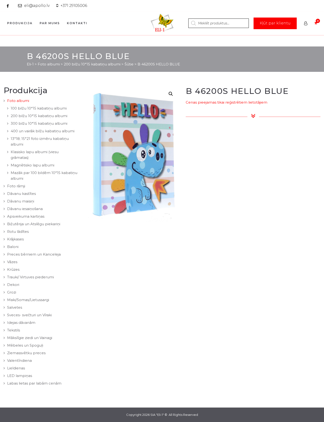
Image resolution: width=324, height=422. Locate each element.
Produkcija (19, 23)
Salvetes (14, 307)
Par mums (50, 23)
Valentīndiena (19, 360)
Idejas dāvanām (21, 322)
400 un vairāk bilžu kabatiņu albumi (42, 131)
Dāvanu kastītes (21, 193)
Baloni (13, 246)
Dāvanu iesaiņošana (25, 208)
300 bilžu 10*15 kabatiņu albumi (39, 123)
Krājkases (15, 239)
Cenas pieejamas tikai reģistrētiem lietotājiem (226, 102)
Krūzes (13, 269)
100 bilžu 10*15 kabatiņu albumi (39, 108)
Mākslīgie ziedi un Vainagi (29, 337)
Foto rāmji (16, 186)
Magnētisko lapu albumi (32, 165)
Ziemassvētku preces (26, 353)
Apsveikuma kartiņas (25, 216)
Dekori (13, 284)
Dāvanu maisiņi (20, 201)
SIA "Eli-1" (157, 415)
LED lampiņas (19, 375)
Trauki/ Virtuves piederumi (30, 277)
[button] (171, 94)
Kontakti (77, 23)
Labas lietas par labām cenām (34, 383)
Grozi (11, 292)
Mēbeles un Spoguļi (25, 345)
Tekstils (13, 330)
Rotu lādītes (18, 231)
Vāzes (12, 262)
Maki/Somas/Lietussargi (28, 300)
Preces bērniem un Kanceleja (34, 254)
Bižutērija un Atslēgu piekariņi (33, 224)
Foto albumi (18, 100)
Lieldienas (16, 368)
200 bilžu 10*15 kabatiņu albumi (39, 116)
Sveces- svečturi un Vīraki (29, 315)
